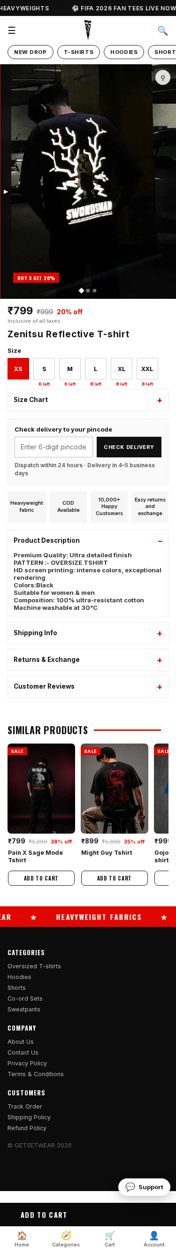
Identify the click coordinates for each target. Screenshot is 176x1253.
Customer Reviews (44, 686)
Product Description (47, 540)
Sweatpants (24, 1009)
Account (154, 1239)
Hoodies (124, 52)
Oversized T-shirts (34, 966)
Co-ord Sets (25, 998)
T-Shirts (79, 52)
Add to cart (44, 1215)
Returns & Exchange (47, 659)
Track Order (25, 1106)
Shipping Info (35, 633)
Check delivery (129, 447)
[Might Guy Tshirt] (114, 789)
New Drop (30, 52)
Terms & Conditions (36, 1074)
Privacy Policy (27, 1063)
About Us (21, 1041)
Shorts (17, 987)
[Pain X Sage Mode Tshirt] (41, 789)
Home (22, 1239)
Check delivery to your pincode (63, 429)
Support (144, 1187)
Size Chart (31, 399)
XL (121, 372)
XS (18, 368)
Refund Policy (27, 1127)
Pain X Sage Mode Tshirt (35, 856)
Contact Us (23, 1052)
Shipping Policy (29, 1117)
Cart (110, 1239)
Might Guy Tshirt (106, 852)
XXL (147, 372)
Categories (66, 1239)
